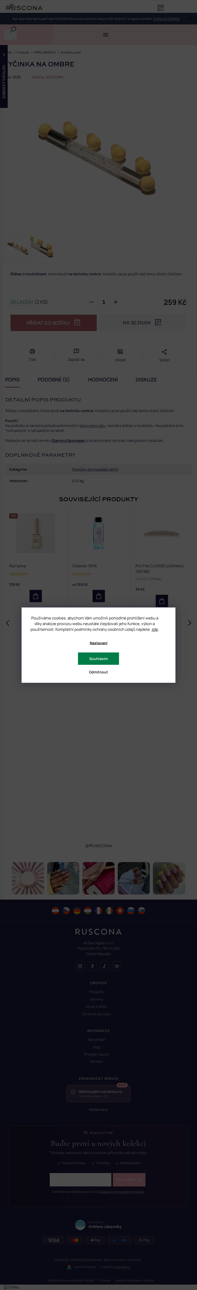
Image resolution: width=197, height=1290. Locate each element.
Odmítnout (98, 671)
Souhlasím (98, 658)
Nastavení (98, 642)
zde (155, 629)
